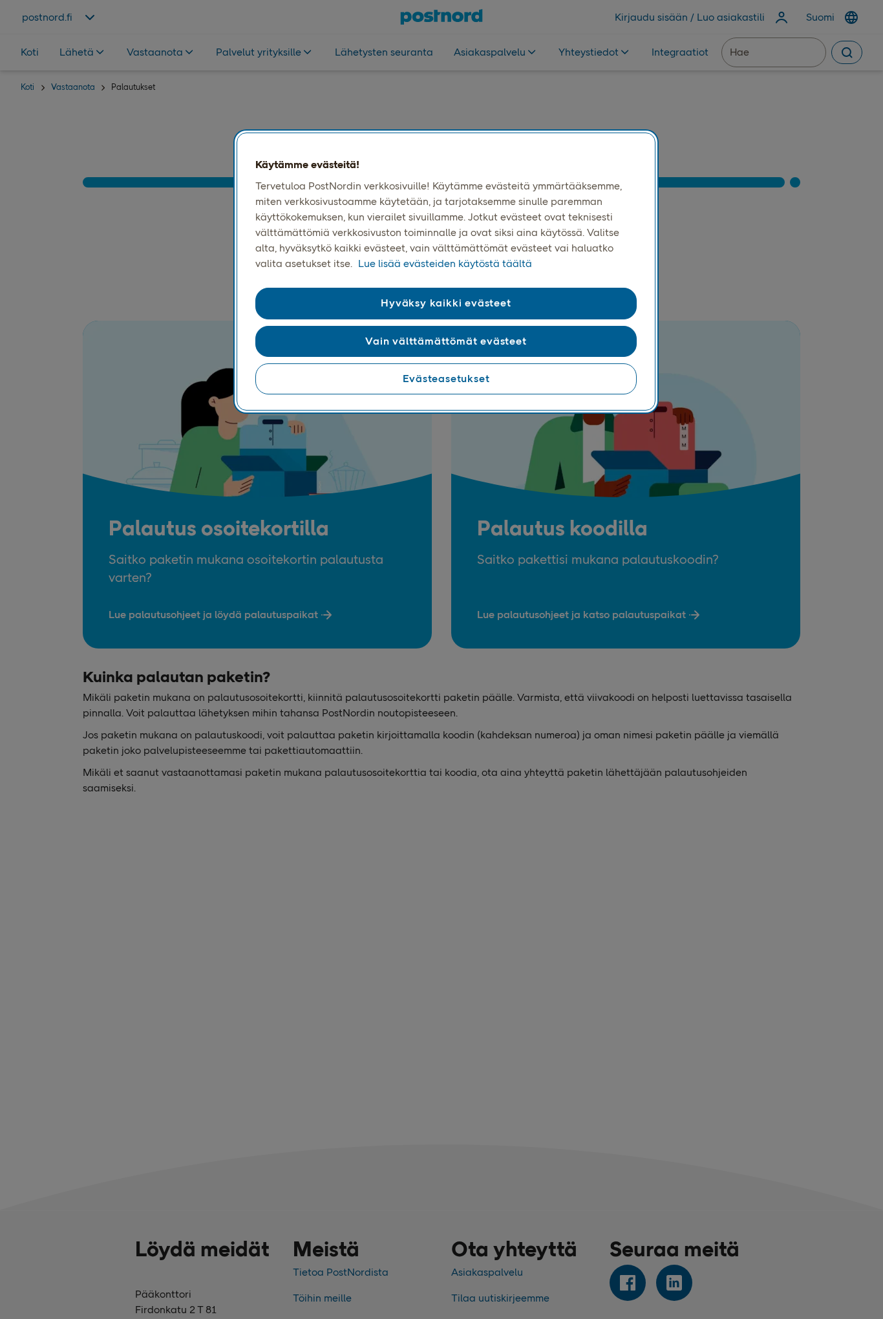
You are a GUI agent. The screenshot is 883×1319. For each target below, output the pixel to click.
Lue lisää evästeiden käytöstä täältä (445, 263)
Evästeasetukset (446, 378)
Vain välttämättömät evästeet (445, 341)
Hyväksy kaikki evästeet (446, 303)
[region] (446, 271)
